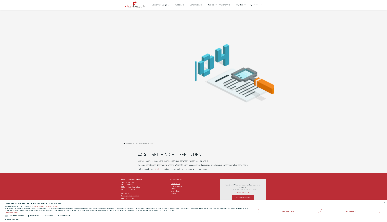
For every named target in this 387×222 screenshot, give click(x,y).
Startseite (159, 169)
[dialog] (193, 211)
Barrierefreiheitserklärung (130, 196)
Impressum (125, 193)
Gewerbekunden (176, 186)
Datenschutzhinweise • (39, 206)
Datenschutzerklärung (129, 198)
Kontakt (173, 193)
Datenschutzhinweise (11, 212)
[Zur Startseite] (136, 5)
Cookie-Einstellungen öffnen (243, 197)
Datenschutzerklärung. (243, 192)
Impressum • (49, 206)
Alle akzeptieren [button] (288, 211)
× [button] (384, 202)
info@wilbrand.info (133, 187)
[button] (127, 219)
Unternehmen (175, 191)
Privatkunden (175, 184)
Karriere (173, 189)
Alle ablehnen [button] (350, 211)
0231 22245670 (130, 189)
